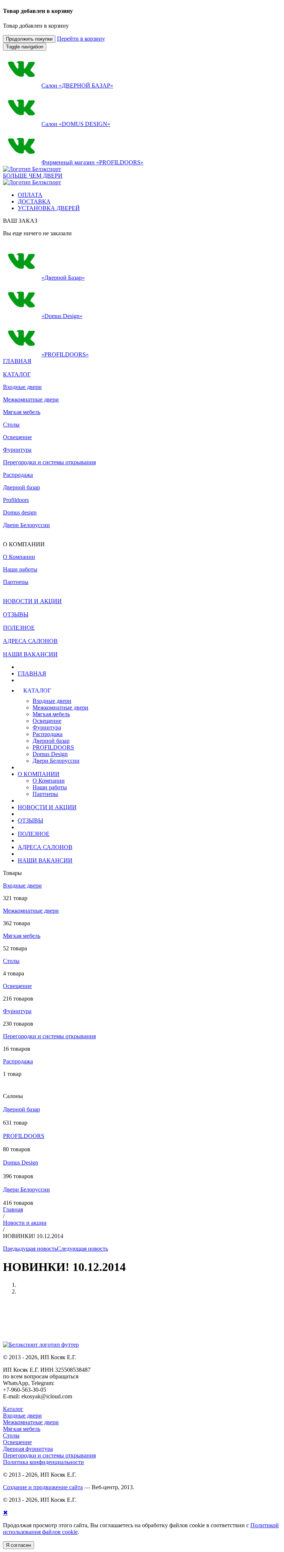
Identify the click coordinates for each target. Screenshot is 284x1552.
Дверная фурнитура (28, 1449)
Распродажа (18, 475)
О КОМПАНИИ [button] (39, 774)
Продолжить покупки (29, 39)
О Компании (49, 780)
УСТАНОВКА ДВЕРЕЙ (49, 208)
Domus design (20, 512)
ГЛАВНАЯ (32, 673)
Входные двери (22, 387)
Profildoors (16, 500)
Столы (11, 424)
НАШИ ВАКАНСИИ (45, 860)
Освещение (17, 437)
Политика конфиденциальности (43, 1462)
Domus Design (50, 754)
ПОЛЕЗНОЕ (34, 834)
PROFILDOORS (53, 747)
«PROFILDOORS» (65, 354)
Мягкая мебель (21, 412)
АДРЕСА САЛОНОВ (45, 847)
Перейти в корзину (81, 38)
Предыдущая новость (30, 1248)
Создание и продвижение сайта (43, 1487)
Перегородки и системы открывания (49, 462)
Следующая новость (82, 1248)
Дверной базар (21, 487)
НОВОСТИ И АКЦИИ (47, 807)
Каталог (13, 1409)
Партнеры (45, 794)
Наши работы (50, 787)
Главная (13, 1209)
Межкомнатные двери (31, 399)
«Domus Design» (61, 316)
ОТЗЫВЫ (30, 820)
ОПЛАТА (30, 195)
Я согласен (18, 1545)
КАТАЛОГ (17, 374)
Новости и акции (25, 1223)
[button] (89, 690)
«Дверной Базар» (63, 277)
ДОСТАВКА (34, 201)
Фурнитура (17, 450)
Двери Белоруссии (26, 525)
